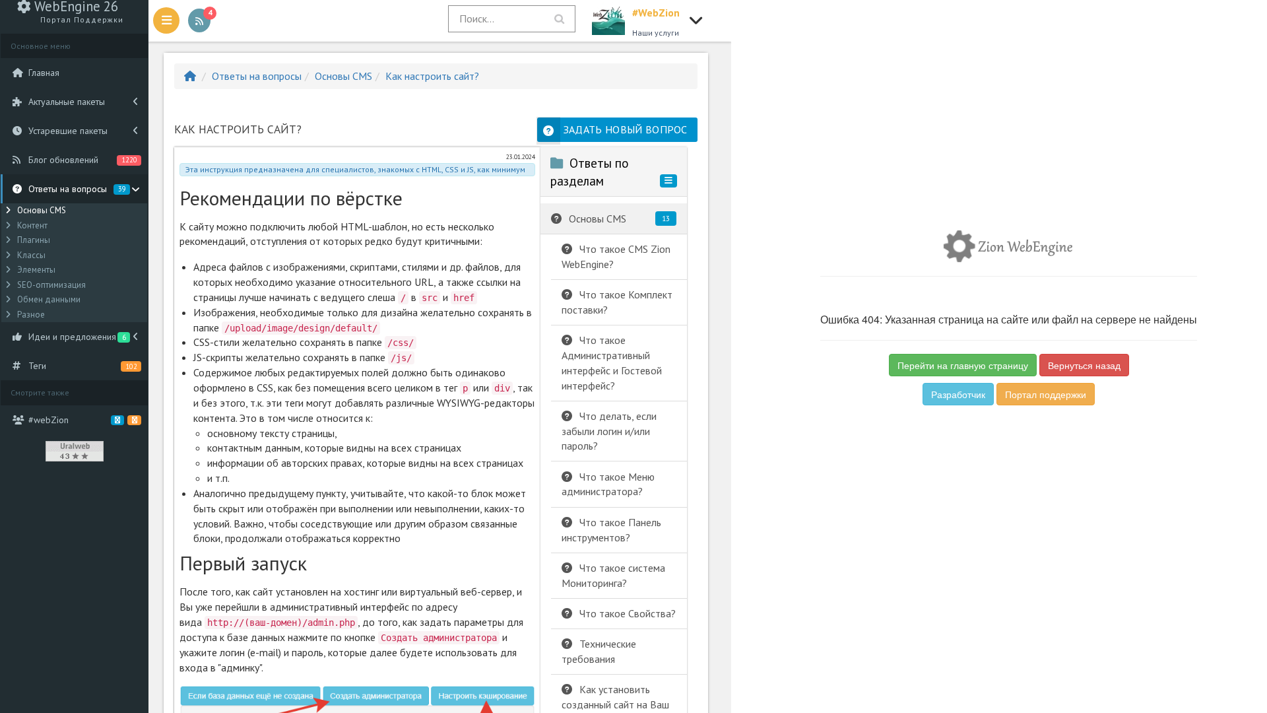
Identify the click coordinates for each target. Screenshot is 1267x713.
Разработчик (958, 394)
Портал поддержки (1045, 394)
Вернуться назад (1084, 365)
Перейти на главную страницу (962, 365)
